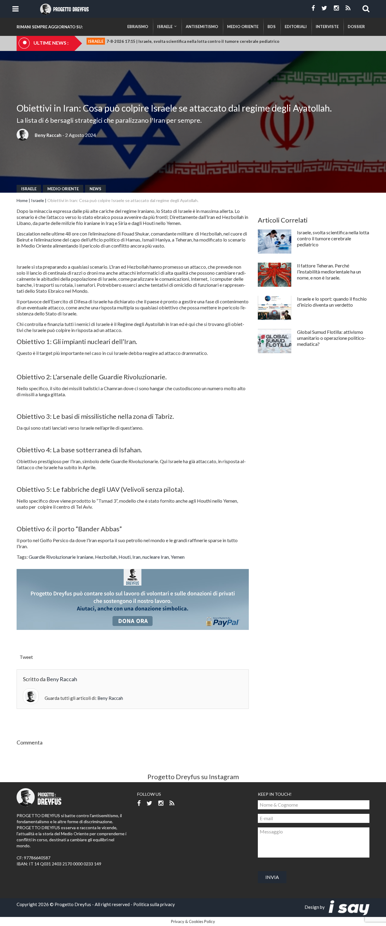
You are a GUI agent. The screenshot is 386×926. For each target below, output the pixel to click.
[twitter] (324, 8)
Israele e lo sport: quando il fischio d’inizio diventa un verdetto (332, 302)
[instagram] (336, 8)
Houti (125, 557)
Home (22, 200)
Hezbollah (106, 557)
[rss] (348, 8)
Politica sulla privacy (154, 904)
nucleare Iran (155, 557)
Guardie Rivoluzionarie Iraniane (61, 557)
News (95, 188)
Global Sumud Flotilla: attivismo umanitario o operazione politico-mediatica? (331, 338)
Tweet (26, 657)
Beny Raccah (48, 135)
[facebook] (313, 8)
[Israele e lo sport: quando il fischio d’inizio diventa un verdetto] (274, 308)
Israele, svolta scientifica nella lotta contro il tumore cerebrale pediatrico (333, 238)
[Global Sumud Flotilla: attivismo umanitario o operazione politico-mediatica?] (274, 341)
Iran (136, 557)
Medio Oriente (63, 188)
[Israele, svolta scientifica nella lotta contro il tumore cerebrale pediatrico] (274, 241)
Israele (28, 188)
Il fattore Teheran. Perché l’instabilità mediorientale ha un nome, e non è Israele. (329, 271)
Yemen (178, 557)
